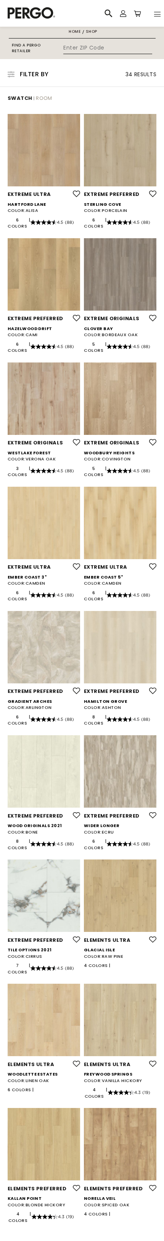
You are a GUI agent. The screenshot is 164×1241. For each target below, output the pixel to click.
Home (74, 31)
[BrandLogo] (47, 13)
